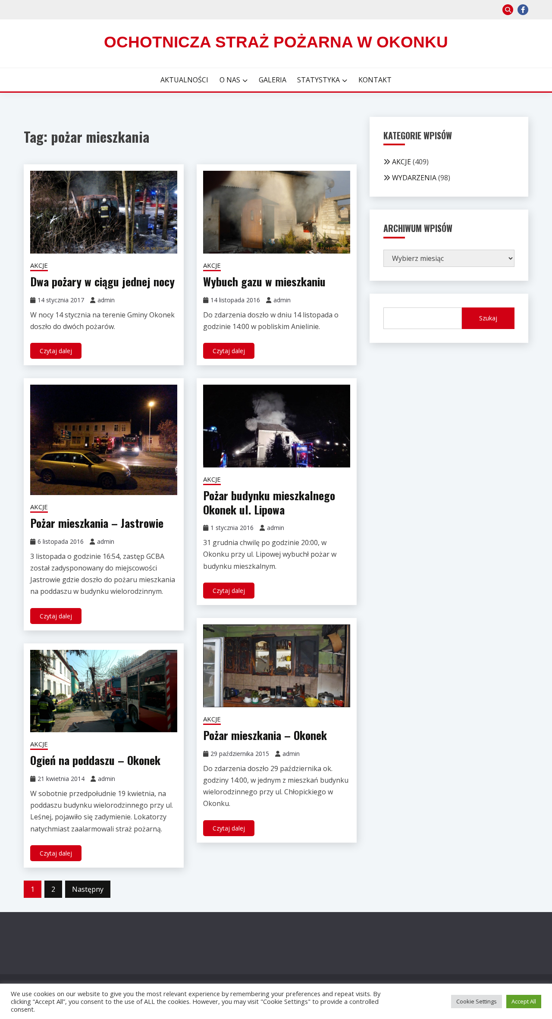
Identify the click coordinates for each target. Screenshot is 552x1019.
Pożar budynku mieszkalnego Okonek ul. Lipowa (269, 502)
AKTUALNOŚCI (184, 80)
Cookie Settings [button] (476, 1001)
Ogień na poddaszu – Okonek (95, 760)
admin (106, 300)
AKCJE (39, 265)
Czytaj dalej (56, 351)
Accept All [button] (523, 1001)
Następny (88, 889)
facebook (523, 9)
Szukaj (488, 318)
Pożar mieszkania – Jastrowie (96, 522)
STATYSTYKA (318, 80)
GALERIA (272, 80)
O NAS (230, 80)
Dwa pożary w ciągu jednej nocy (102, 281)
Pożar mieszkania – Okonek (265, 735)
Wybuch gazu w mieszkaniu (264, 281)
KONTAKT (375, 80)
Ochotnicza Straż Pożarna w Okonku (276, 42)
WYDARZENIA (414, 177)
